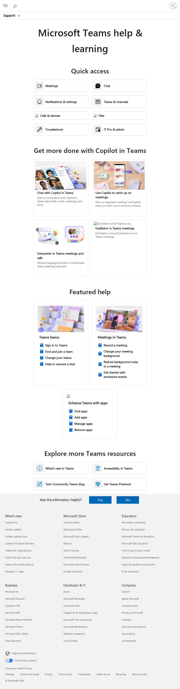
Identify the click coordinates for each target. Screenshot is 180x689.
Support (10, 15)
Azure (66, 591)
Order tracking (71, 550)
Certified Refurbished (74, 557)
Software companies (74, 633)
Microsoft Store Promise (76, 564)
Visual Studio (70, 640)
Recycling (121, 674)
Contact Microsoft (29, 674)
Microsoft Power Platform (18, 619)
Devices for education (133, 529)
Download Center (72, 529)
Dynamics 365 (12, 605)
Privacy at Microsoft (132, 612)
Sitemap (9, 674)
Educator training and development (140, 557)
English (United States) (24, 653)
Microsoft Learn (71, 605)
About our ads (139, 674)
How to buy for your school (136, 550)
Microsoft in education (134, 522)
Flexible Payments (73, 571)
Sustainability (129, 640)
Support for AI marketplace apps (80, 612)
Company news (130, 605)
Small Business (13, 640)
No (128, 500)
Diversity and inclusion (134, 626)
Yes (100, 500)
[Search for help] (15, 5)
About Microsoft (130, 598)
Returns (67, 543)
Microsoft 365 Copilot (16, 633)
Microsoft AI (11, 591)
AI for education (130, 571)
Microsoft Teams (14, 626)
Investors (126, 619)
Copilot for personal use (18, 557)
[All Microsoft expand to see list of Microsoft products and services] (5, 6)
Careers (126, 591)
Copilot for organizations (18, 550)
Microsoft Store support (76, 536)
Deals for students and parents (138, 564)
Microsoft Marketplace (75, 626)
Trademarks (84, 674)
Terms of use (65, 674)
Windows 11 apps (14, 571)
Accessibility (128, 633)
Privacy (48, 674)
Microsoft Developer (74, 598)
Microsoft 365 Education (135, 543)
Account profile (71, 522)
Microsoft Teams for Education (138, 536)
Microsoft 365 (12, 612)
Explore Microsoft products (19, 564)
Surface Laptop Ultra (16, 536)
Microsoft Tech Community (77, 619)
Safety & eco (103, 674)
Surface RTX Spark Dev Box (19, 543)
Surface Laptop (13, 529)
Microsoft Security (15, 598)
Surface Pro (11, 522)
